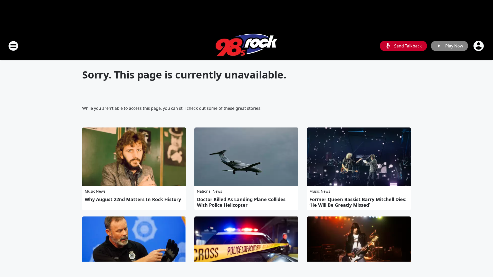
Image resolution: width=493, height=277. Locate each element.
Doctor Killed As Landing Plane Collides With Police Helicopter (241, 202)
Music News (95, 191)
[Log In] (479, 46)
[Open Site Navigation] (13, 46)
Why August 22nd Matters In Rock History (133, 199)
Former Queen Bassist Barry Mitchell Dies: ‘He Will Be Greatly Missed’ (357, 202)
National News (209, 191)
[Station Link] (246, 45)
